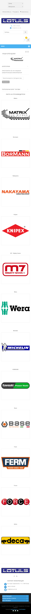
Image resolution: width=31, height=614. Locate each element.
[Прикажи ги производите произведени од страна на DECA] (15, 540)
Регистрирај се (7, 11)
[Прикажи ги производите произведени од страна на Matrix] (15, 114)
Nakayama (15, 176)
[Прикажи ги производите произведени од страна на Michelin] (15, 347)
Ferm (15, 447)
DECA (15, 524)
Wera (15, 292)
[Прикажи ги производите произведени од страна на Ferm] (15, 463)
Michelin (15, 330)
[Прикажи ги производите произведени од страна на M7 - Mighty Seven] (15, 269)
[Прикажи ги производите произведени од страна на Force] (15, 501)
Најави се (16, 11)
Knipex (15, 214)
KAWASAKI (15, 369)
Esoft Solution (22, 609)
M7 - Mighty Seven (15, 253)
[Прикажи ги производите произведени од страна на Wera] (15, 308)
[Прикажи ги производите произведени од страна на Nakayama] (15, 192)
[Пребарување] (25, 32)
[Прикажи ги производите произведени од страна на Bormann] (15, 153)
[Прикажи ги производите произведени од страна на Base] (15, 424)
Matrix (15, 98)
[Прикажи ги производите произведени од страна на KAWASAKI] (15, 385)
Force (15, 485)
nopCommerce (14, 609)
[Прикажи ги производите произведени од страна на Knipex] (15, 230)
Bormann (15, 137)
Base (15, 408)
